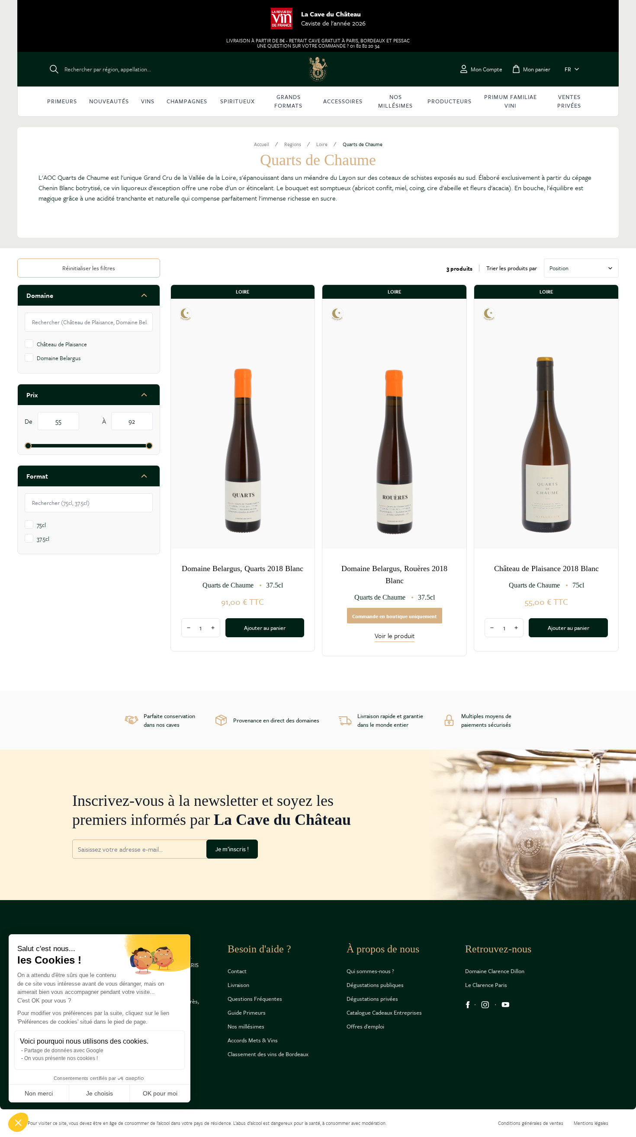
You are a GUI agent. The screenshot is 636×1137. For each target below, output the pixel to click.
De (29, 421)
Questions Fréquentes (255, 998)
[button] (18, 1122)
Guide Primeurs (247, 1012)
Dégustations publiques (375, 985)
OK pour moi (160, 1093)
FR (568, 69)
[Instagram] (485, 1005)
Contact (237, 971)
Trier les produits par (511, 268)
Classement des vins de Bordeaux (268, 1054)
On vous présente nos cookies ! (61, 1058)
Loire (322, 144)
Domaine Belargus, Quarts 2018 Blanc (242, 568)
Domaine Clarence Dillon (494, 971)
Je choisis (99, 1093)
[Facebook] (467, 1005)
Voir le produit (394, 635)
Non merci (39, 1093)
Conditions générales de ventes (530, 1123)
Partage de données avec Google (63, 1051)
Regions (292, 144)
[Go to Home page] (318, 69)
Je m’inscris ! (232, 848)
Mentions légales (591, 1123)
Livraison (238, 985)
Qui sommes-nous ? (370, 971)
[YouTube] (505, 1005)
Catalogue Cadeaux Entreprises (384, 1012)
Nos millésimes (246, 1026)
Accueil (261, 144)
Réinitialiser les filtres (88, 268)
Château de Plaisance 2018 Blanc (546, 568)
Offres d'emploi (365, 1026)
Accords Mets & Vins (253, 1040)
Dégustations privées (372, 998)
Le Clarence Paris (486, 985)
